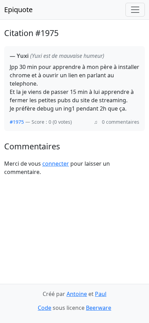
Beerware (98, 308)
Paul (100, 294)
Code (44, 308)
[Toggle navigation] (135, 10)
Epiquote (18, 9)
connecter (55, 163)
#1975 (17, 122)
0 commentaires (120, 122)
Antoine (77, 294)
